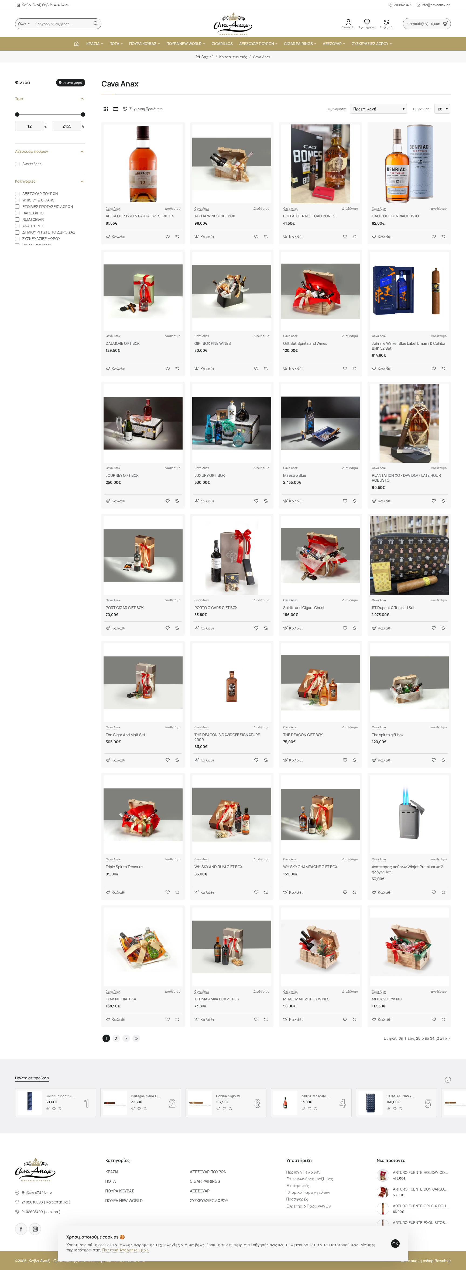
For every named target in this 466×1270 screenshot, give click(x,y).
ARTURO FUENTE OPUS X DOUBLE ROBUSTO (421, 1206)
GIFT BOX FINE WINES (212, 343)
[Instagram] (35, 1229)
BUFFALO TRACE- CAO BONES (309, 216)
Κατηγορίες (25, 181)
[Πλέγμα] (105, 109)
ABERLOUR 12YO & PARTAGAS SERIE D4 (140, 216)
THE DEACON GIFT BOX (303, 734)
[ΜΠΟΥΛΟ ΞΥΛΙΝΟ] (409, 946)
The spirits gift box (388, 734)
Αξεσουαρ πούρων (31, 151)
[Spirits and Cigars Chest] (320, 555)
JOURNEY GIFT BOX (122, 475)
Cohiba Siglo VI (228, 1096)
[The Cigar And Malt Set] (143, 682)
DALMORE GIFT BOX (123, 343)
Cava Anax (113, 208)
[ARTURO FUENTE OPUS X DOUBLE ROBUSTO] (383, 1209)
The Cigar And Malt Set (125, 734)
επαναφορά (73, 82)
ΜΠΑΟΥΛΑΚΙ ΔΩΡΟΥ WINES (306, 999)
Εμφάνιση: (421, 108)
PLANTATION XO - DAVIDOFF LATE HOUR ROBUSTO (406, 478)
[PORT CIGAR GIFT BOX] (143, 555)
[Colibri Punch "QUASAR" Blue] (30, 1103)
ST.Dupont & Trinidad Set (393, 607)
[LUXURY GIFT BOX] (231, 423)
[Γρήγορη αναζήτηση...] (95, 24)
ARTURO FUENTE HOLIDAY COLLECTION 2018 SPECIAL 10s (421, 1172)
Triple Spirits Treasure (124, 866)
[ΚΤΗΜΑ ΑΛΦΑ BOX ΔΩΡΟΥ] (231, 946)
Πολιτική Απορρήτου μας (125, 1249)
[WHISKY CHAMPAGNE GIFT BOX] (320, 814)
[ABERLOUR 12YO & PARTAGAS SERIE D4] (143, 163)
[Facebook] (21, 1229)
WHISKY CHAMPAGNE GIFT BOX (310, 866)
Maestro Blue (294, 475)
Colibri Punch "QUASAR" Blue (61, 1096)
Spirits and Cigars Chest (304, 607)
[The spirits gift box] (409, 682)
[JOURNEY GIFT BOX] (143, 423)
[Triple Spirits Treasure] (143, 814)
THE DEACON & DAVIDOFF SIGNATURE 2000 (227, 737)
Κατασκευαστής (233, 56)
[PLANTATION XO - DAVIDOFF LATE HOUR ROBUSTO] (409, 423)
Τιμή (19, 98)
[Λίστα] (115, 109)
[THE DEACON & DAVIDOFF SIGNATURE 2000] (231, 682)
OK (395, 1243)
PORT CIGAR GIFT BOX (125, 607)
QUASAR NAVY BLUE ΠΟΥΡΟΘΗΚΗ (401, 1096)
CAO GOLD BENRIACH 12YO (395, 216)
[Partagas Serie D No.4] (115, 1103)
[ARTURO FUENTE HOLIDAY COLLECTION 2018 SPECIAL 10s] (383, 1175)
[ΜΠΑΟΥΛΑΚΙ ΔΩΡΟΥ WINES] (320, 946)
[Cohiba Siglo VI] (200, 1103)
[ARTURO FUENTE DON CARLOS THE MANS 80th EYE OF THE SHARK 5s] (383, 1192)
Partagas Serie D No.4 (146, 1096)
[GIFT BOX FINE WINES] (231, 291)
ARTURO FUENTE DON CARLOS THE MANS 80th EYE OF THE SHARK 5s (421, 1189)
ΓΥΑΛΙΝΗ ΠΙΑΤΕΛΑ (121, 999)
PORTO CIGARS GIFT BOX (216, 607)
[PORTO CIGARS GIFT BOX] (231, 555)
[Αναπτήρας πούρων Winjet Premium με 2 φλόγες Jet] (409, 814)
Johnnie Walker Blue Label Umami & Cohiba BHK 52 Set (408, 346)
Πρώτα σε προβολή (32, 1078)
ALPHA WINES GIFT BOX (214, 216)
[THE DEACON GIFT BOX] (320, 682)
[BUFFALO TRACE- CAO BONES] (320, 163)
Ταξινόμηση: (336, 108)
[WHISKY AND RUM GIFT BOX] (231, 814)
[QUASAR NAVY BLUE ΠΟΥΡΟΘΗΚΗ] (370, 1103)
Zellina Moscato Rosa (316, 1096)
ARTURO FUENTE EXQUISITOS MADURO (421, 1222)
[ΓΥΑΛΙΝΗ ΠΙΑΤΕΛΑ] (143, 946)
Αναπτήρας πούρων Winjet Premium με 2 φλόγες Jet (407, 869)
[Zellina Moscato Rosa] (285, 1103)
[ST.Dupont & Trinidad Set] (409, 555)
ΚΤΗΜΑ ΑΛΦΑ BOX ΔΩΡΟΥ (216, 999)
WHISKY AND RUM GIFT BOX (218, 866)
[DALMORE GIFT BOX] (143, 291)
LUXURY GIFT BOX (209, 475)
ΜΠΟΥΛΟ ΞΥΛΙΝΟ (387, 999)
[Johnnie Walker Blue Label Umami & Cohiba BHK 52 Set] (409, 291)
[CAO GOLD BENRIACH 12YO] (409, 163)
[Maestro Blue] (320, 423)
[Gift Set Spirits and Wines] (320, 291)
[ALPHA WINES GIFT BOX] (231, 163)
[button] (116, 237)
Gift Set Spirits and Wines (305, 343)
